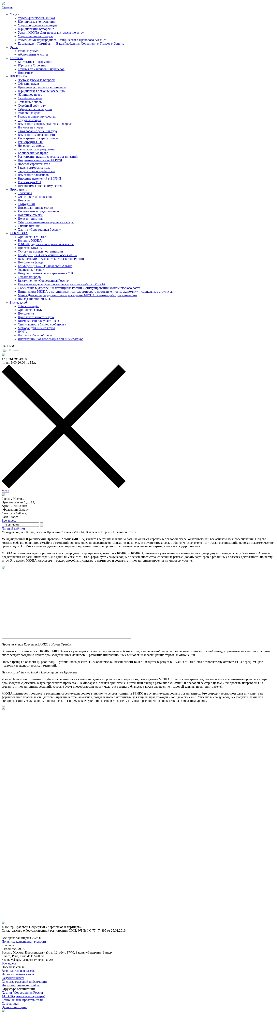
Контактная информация (35, 61)
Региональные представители (38, 211)
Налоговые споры (30, 127)
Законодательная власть (18, 970)
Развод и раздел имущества (37, 116)
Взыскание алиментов (33, 175)
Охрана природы (29, 277)
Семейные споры (30, 98)
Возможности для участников (38, 320)
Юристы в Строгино (32, 65)
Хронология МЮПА (32, 237)
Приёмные (25, 72)
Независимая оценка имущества (40, 185)
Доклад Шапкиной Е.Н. (34, 299)
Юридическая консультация (37, 21)
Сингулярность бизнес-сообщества (42, 324)
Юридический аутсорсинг (36, 29)
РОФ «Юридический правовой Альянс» (46, 244)
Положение (26, 313)
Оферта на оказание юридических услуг (46, 222)
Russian (13, 350)
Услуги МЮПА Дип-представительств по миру (51, 32)
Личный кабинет (13, 528)
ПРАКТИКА (18, 76)
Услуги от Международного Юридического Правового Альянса (62, 40)
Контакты (16, 58)
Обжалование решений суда (37, 131)
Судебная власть (13, 978)
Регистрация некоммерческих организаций (48, 156)
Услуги (14, 14)
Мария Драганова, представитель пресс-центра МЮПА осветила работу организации (77, 295)
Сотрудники (26, 204)
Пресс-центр (18, 189)
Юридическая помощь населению (41, 91)
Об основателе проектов (35, 196)
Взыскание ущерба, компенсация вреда (45, 123)
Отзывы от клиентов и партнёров (41, 69)
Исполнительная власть (18, 974)
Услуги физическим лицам (36, 18)
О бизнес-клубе (28, 306)
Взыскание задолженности (36, 134)
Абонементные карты (33, 54)
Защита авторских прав (34, 167)
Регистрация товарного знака (38, 138)
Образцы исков (28, 83)
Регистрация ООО (30, 142)
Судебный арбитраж (32, 105)
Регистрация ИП (29, 182)
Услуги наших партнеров (35, 36)
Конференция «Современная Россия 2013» (47, 255)
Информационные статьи (35, 207)
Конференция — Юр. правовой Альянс (45, 266)
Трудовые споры (29, 120)
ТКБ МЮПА (19, 233)
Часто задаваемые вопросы (36, 80)
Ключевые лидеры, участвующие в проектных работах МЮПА (61, 284)
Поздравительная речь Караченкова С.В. (46, 273)
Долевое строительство (34, 164)
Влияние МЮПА (30, 240)
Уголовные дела (29, 113)
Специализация (29, 226)
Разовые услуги (29, 50)
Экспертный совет (31, 269)
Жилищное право (30, 94)
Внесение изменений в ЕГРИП (39, 178)
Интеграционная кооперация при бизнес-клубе (50, 339)
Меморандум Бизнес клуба (36, 328)
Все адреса (9, 520)
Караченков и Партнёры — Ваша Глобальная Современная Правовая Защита (71, 43)
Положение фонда (30, 262)
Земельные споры (30, 102)
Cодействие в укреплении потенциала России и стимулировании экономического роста (79, 288)
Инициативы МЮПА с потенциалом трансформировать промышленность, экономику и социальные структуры (95, 291)
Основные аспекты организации (40, 251)
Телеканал (25, 193)
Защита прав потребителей (36, 171)
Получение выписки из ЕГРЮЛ (40, 160)
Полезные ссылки (30, 215)
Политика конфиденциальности (24, 941)
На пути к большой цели (35, 335)
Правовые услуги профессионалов (42, 87)
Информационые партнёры (21, 985)
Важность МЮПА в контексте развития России (51, 258)
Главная (7, 7)
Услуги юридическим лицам (37, 25)
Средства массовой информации (24, 981)
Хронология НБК (30, 309)
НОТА (22, 331)
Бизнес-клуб (18, 302)
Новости (24, 200)
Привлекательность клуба (36, 317)
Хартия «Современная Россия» (39, 229)
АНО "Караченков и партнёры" (23, 996)
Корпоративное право (33, 153)
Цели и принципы (30, 218)
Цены (14, 47)
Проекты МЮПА (30, 247)
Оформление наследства (35, 109)
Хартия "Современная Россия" (23, 992)
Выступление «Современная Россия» (44, 280)
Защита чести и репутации (36, 149)
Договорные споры (31, 145)
